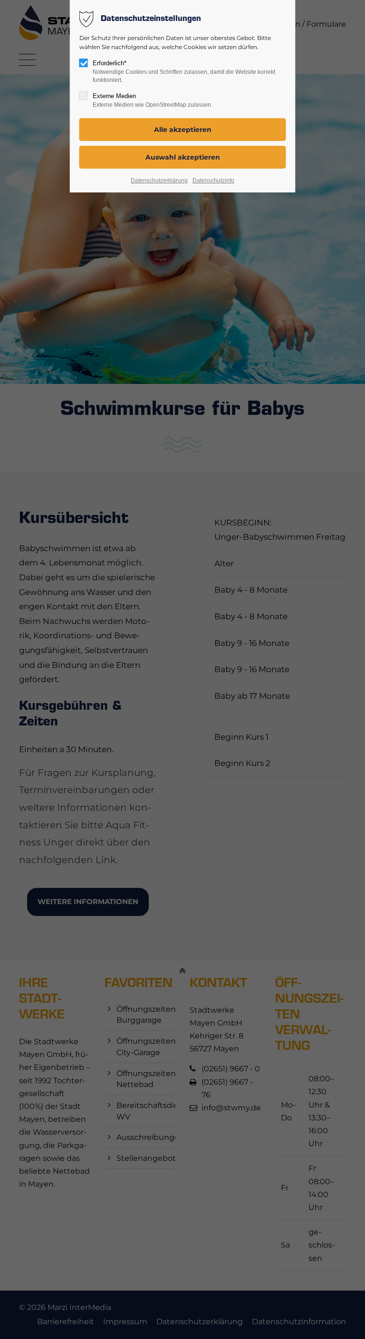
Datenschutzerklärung (159, 180)
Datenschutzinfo (213, 180)
